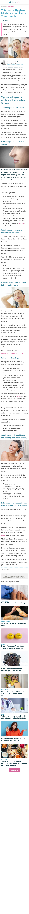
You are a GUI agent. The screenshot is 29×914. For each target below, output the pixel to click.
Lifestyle (3, 6)
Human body (4, 736)
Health (3, 714)
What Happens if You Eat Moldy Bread (13, 624)
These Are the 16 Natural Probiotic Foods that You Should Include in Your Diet (14, 763)
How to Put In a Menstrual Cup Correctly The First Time (13, 740)
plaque (19, 396)
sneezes (18, 521)
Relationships (5, 689)
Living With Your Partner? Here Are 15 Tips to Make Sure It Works (13, 693)
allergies (21, 223)
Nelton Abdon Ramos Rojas (15, 63)
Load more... (15, 770)
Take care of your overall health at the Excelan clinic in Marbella (13, 717)
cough (3, 535)
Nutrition (4, 759)
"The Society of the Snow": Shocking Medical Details (12, 670)
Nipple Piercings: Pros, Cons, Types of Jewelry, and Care (12, 647)
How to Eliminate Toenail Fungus (14, 603)
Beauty (3, 644)
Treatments (4, 601)
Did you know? (10, 6)
